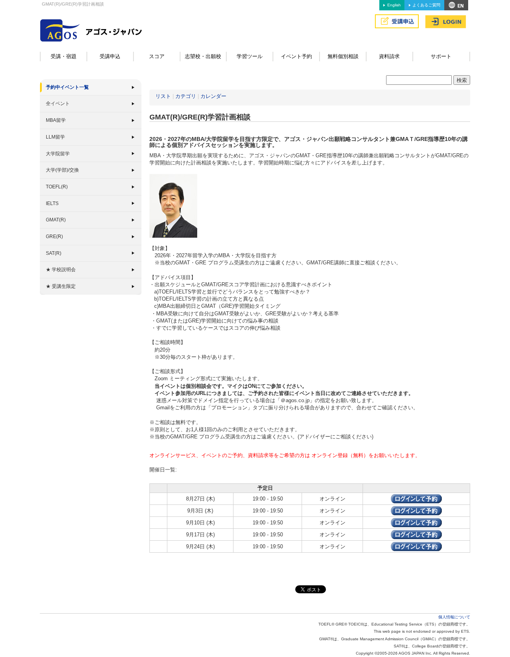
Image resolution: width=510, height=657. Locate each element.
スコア (157, 56)
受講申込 (110, 56)
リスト (163, 96)
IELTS (52, 203)
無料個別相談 (343, 56)
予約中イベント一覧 (67, 87)
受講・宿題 (63, 56)
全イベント (58, 103)
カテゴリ (185, 96)
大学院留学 (58, 153)
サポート (441, 56)
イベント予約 (296, 56)
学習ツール (250, 56)
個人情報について (454, 617)
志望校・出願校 (203, 56)
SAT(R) (53, 253)
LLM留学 (55, 137)
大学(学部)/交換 (62, 170)
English (394, 5)
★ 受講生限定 (61, 286)
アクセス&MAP (456, 5)
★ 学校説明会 (61, 269)
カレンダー (213, 96)
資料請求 (389, 56)
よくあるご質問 (426, 5)
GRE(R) (54, 236)
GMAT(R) (56, 220)
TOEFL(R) (57, 187)
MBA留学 (56, 120)
